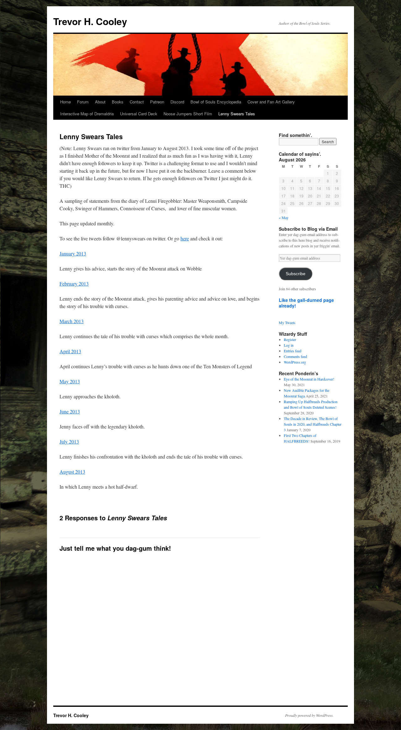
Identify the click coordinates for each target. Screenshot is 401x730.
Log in (289, 345)
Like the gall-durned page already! (306, 303)
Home (65, 102)
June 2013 (70, 411)
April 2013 (70, 351)
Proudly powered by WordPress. (309, 715)
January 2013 (73, 253)
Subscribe (295, 273)
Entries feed (292, 350)
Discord (177, 102)
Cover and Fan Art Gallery (271, 102)
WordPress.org (295, 362)
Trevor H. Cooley (90, 21)
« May (284, 217)
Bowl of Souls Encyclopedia (215, 102)
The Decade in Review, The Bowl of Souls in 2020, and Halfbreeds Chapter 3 (312, 424)
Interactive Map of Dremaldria (87, 114)
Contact (137, 102)
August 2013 (72, 471)
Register (290, 339)
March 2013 (72, 321)
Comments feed (295, 356)
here (184, 238)
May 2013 (70, 381)
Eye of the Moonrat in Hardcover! (309, 378)
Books (117, 102)
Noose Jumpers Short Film (188, 114)
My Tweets (287, 322)
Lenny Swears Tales (236, 114)
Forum (83, 102)
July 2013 (69, 441)
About (100, 102)
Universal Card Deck (138, 114)
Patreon (157, 102)
